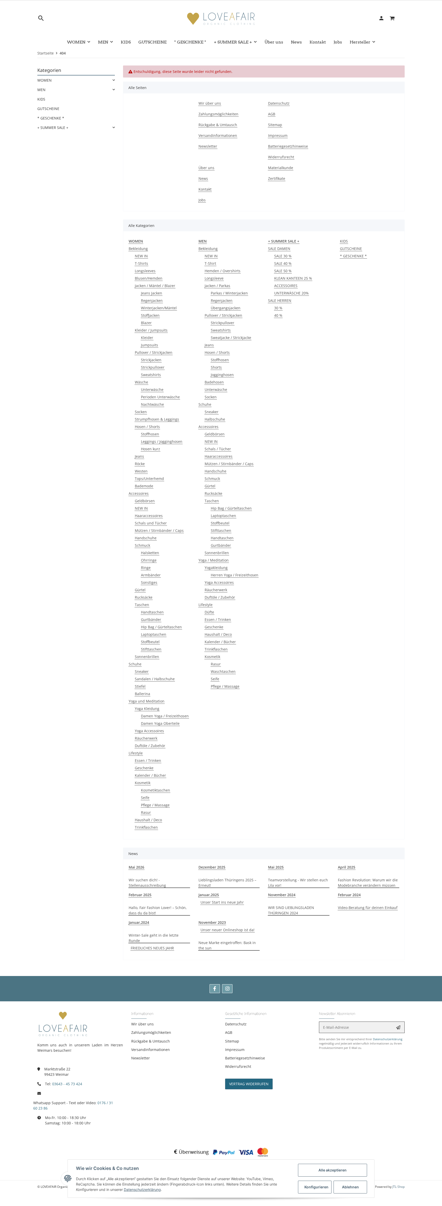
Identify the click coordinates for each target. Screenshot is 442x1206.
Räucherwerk (146, 738)
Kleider (147, 337)
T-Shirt (210, 263)
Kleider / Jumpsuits (151, 330)
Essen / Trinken (148, 760)
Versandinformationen (150, 1049)
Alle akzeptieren (332, 1170)
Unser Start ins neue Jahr (222, 902)
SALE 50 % (283, 270)
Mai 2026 (136, 867)
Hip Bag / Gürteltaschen (161, 626)
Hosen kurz (150, 448)
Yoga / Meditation (213, 560)
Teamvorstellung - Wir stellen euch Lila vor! (298, 883)
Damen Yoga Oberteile (160, 723)
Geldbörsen (145, 500)
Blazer (146, 322)
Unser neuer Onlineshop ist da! (228, 929)
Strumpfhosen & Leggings (157, 419)
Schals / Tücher (218, 448)
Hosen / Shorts (147, 426)
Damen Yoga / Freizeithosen (165, 716)
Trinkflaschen (146, 827)
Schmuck (142, 545)
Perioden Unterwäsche (160, 396)
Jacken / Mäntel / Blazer (155, 285)
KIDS (344, 241)
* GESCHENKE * (353, 256)
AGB (228, 1032)
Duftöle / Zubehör (150, 745)
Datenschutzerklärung (387, 1039)
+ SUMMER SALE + (52, 127)
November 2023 (212, 922)
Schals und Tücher (151, 523)
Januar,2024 (139, 922)
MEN (41, 89)
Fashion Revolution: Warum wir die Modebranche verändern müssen (368, 883)
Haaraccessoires (149, 515)
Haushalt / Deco (148, 819)
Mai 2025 (276, 867)
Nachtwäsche (152, 404)
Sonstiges (149, 582)
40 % (278, 315)
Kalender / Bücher (150, 775)
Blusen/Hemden (148, 278)
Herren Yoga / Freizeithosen (234, 575)
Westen (141, 471)
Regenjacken (152, 300)
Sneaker (142, 671)
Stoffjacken (150, 315)
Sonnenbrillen (147, 656)
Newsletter (140, 1058)
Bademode (144, 486)
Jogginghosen (222, 374)
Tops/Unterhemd (149, 478)
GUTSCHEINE (351, 248)
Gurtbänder (151, 619)
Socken (141, 411)
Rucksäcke (143, 597)
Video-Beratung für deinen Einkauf (367, 907)
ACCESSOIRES (285, 285)
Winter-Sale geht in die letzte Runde (154, 938)
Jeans (139, 456)
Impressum (235, 1049)
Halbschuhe (215, 419)
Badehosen (214, 382)
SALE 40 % (283, 263)
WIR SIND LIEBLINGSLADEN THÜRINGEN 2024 (291, 910)
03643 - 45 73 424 (67, 1083)
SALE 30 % (283, 256)
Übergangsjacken (225, 307)
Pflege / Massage (155, 805)
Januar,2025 (208, 894)
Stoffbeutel (150, 641)
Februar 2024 (349, 894)
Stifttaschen (151, 649)
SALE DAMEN (279, 248)
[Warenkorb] (395, 18)
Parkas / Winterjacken (229, 293)
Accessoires (139, 493)
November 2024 (281, 894)
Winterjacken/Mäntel (159, 307)
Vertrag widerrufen (249, 1083)
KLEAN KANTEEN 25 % (293, 278)
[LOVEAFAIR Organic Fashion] (221, 18)
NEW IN (141, 256)
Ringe (146, 567)
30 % (278, 307)
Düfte (209, 612)
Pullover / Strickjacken (153, 352)
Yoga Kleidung (147, 708)
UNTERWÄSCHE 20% (291, 293)
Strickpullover (152, 367)
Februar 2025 (140, 894)
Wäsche (141, 382)
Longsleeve (214, 278)
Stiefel (140, 686)
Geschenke (144, 767)
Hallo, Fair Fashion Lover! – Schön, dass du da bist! (158, 910)
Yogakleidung (216, 567)
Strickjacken (151, 359)
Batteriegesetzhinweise (245, 1058)
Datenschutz (236, 1024)
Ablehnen (350, 1187)
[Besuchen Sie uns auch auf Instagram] (227, 988)
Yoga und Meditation (146, 701)
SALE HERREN (279, 300)
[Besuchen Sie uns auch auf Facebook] (214, 988)
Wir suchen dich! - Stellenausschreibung (147, 883)
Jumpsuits (149, 345)
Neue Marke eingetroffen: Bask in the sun (227, 945)
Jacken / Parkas (217, 285)
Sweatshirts (151, 374)
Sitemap (232, 1041)
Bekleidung (138, 248)
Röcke (140, 463)
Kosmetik (142, 782)
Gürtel (140, 589)
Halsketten (150, 552)
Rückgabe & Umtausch (150, 1041)
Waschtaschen (223, 671)
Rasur (146, 812)
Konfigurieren (316, 1187)
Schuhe (135, 664)
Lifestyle (136, 753)
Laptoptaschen (153, 634)
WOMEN (44, 80)
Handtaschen (152, 612)
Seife (145, 797)
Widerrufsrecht (238, 1066)
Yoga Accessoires (149, 730)
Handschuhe (146, 537)
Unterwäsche (152, 389)
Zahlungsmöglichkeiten (151, 1032)
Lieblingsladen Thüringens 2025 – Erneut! (227, 883)
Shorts (216, 367)
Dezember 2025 (211, 867)
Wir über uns (142, 1024)
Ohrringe (149, 560)
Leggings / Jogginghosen (161, 441)
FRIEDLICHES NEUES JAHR (152, 948)
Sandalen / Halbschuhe (155, 678)
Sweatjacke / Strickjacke (231, 337)
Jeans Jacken (151, 293)
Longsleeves (145, 270)
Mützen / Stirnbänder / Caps (159, 530)
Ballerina (142, 693)
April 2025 (346, 867)
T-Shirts (141, 263)
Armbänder (151, 575)
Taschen (142, 604)
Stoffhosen (150, 434)
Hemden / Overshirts (222, 270)
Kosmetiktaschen (155, 790)
